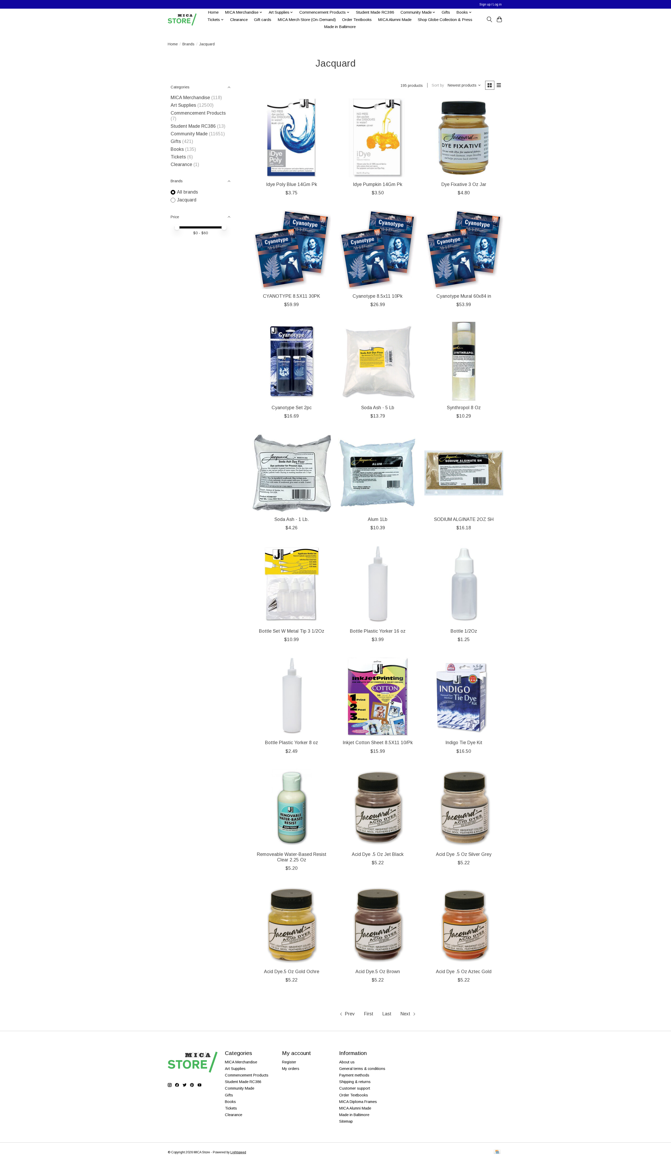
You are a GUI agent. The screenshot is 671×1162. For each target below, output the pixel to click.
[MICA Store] (182, 19)
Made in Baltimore (340, 26)
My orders (290, 1069)
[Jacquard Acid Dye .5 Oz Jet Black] (377, 808)
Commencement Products (198, 113)
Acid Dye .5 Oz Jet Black (378, 854)
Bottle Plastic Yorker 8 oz (291, 742)
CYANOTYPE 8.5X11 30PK (291, 296)
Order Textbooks (357, 19)
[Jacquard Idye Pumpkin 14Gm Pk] (377, 137)
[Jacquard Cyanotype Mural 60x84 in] (463, 249)
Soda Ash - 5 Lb (377, 407)
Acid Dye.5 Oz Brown (377, 971)
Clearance (239, 19)
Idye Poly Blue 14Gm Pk (291, 184)
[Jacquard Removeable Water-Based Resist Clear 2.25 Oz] (291, 808)
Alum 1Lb (377, 519)
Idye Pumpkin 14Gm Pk (377, 184)
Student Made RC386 (375, 12)
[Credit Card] (497, 1152)
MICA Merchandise (190, 97)
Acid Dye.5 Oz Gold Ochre (291, 971)
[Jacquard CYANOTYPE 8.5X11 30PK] (291, 249)
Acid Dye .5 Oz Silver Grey (463, 854)
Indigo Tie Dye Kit (463, 742)
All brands (187, 192)
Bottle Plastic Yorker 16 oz (377, 631)
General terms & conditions (362, 1069)
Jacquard (186, 199)
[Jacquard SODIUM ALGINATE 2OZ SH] (463, 472)
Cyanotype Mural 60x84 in (463, 296)
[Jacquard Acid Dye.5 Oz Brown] (377, 925)
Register (289, 1062)
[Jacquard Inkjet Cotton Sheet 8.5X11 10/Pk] (377, 696)
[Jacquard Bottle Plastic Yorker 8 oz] (291, 696)
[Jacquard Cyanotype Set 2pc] (291, 361)
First (368, 1013)
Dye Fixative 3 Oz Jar (463, 184)
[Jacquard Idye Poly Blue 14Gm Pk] (291, 137)
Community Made (189, 133)
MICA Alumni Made (395, 19)
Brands (188, 44)
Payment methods (354, 1075)
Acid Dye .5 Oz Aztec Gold (463, 971)
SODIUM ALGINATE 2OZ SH (464, 519)
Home (213, 12)
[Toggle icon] (489, 19)
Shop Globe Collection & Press (445, 19)
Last (386, 1013)
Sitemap (346, 1121)
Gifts (446, 12)
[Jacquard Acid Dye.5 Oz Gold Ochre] (291, 925)
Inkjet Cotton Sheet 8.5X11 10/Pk (378, 742)
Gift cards (262, 19)
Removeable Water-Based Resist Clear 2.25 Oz (291, 857)
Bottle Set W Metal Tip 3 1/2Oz (291, 631)
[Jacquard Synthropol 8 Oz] (463, 361)
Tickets (179, 156)
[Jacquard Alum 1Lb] (377, 472)
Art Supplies (183, 105)
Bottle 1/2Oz (464, 631)
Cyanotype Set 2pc (292, 407)
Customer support (354, 1088)
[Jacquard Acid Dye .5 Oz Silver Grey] (463, 808)
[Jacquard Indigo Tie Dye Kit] (463, 696)
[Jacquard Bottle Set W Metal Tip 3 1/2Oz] (291, 584)
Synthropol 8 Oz (464, 407)
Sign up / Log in (490, 4)
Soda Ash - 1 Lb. (291, 519)
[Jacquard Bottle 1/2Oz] (463, 584)
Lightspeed (238, 1152)
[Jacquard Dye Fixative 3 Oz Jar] (463, 137)
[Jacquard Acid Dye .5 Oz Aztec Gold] (463, 925)
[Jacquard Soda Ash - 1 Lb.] (291, 472)
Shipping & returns (355, 1082)
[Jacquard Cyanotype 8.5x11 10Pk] (377, 249)
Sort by (438, 85)
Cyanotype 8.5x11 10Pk (378, 296)
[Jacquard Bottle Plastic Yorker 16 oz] (377, 584)
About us (347, 1062)
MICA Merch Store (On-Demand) (307, 19)
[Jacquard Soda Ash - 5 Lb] (377, 361)
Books (177, 149)
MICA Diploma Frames (358, 1102)
